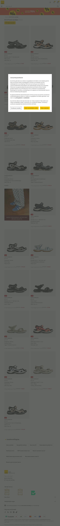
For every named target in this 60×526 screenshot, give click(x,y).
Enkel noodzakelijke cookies (31, 108)
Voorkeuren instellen (16, 108)
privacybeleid (19, 98)
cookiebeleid (26, 98)
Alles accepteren (45, 108)
